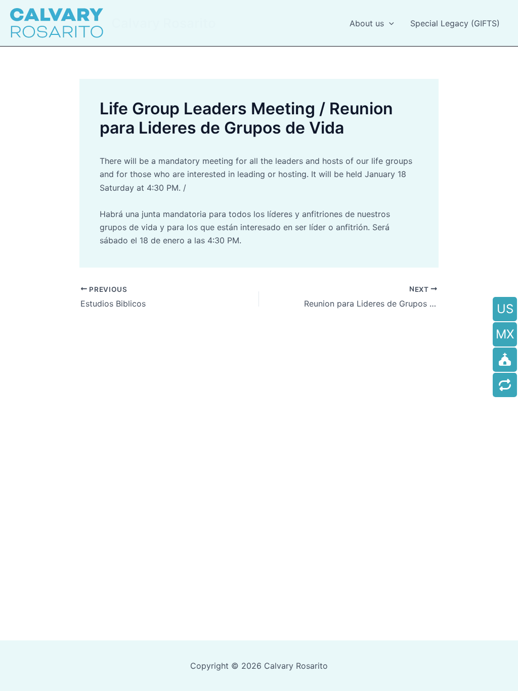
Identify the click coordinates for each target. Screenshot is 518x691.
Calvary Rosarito (163, 23)
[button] (389, 23)
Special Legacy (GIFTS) (455, 23)
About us (367, 23)
